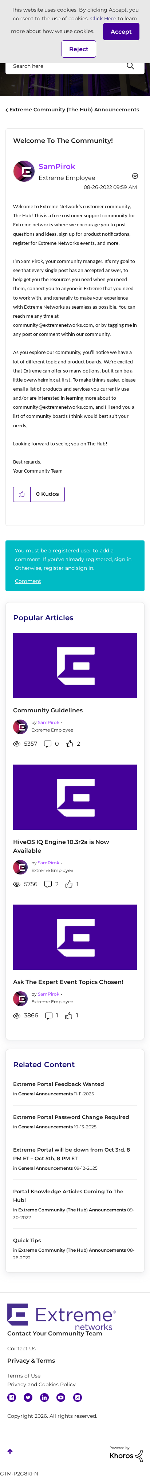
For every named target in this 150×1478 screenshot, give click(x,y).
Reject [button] (78, 49)
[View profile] (20, 726)
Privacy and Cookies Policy (41, 1384)
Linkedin (44, 1397)
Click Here (103, 18)
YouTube (60, 1397)
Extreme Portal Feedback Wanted (58, 1084)
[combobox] (75, 65)
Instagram (77, 1397)
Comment (28, 581)
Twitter (28, 1397)
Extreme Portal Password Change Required (71, 1117)
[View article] (75, 665)
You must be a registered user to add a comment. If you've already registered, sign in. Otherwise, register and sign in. (74, 559)
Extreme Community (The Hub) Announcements (74, 109)
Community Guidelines (48, 710)
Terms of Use (23, 1375)
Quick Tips (27, 1240)
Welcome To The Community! (63, 141)
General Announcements (45, 1093)
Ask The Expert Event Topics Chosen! (68, 982)
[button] (121, 31)
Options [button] (134, 177)
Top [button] (10, 1451)
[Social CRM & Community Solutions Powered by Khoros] (126, 1453)
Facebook (11, 1397)
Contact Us (21, 1348)
